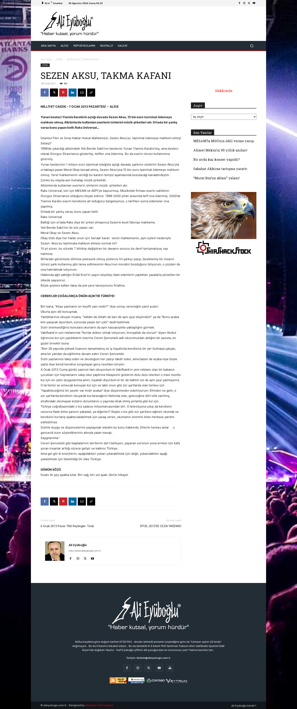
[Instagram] (244, 3)
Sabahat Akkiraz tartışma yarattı (220, 169)
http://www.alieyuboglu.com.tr (85, 550)
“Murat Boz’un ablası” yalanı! (216, 178)
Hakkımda (223, 91)
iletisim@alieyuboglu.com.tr (154, 657)
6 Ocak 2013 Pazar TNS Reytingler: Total (67, 526)
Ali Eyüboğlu (78, 545)
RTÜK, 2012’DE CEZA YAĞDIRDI (160, 526)
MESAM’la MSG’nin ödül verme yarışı (223, 141)
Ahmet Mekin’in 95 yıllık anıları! (220, 150)
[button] (251, 45)
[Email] (82, 93)
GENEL (59, 59)
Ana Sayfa (46, 59)
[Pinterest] (63, 93)
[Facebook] (239, 3)
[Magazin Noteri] (170, 668)
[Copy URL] (91, 93)
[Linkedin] (72, 93)
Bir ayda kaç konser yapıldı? (216, 159)
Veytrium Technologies (99, 705)
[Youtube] (254, 3)
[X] (249, 3)
